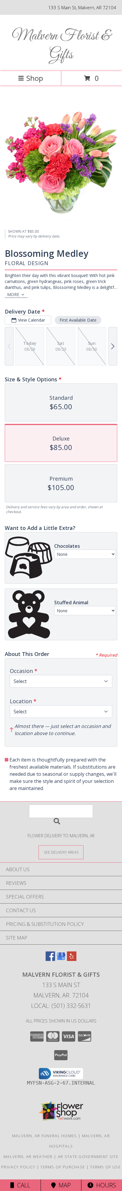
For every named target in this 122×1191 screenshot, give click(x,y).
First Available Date (78, 320)
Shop (34, 78)
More (13, 294)
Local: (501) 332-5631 (61, 1006)
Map (63, 1185)
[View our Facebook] (50, 959)
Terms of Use (105, 1167)
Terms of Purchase (62, 1167)
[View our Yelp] (71, 959)
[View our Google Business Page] (61, 959)
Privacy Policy (18, 1167)
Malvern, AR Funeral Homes (44, 1135)
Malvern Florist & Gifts (61, 45)
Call (22, 1185)
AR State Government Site (88, 1156)
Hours (104, 1185)
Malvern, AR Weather (28, 1156)
